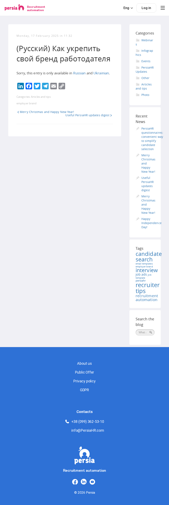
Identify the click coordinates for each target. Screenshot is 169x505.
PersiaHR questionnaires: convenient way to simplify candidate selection (152, 139)
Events (146, 61)
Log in (146, 8)
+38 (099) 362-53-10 (87, 421)
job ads (141, 274)
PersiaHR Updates (145, 70)
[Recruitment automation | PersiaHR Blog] (84, 457)
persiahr (141, 280)
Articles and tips (41, 97)
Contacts (84, 412)
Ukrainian (101, 73)
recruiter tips (148, 288)
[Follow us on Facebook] (75, 481)
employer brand (26, 103)
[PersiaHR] (14, 8)
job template (143, 276)
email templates (144, 263)
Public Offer (84, 372)
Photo (145, 95)
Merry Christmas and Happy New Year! (47, 112)
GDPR (84, 390)
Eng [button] (126, 8)
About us (84, 363)
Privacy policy (84, 381)
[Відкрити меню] (163, 8)
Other (145, 78)
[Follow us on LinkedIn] (83, 481)
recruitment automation (147, 297)
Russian (79, 73)
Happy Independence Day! (151, 223)
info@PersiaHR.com (87, 430)
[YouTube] (92, 481)
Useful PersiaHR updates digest (87, 115)
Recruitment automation (36, 8)
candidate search (149, 256)
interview (147, 270)
